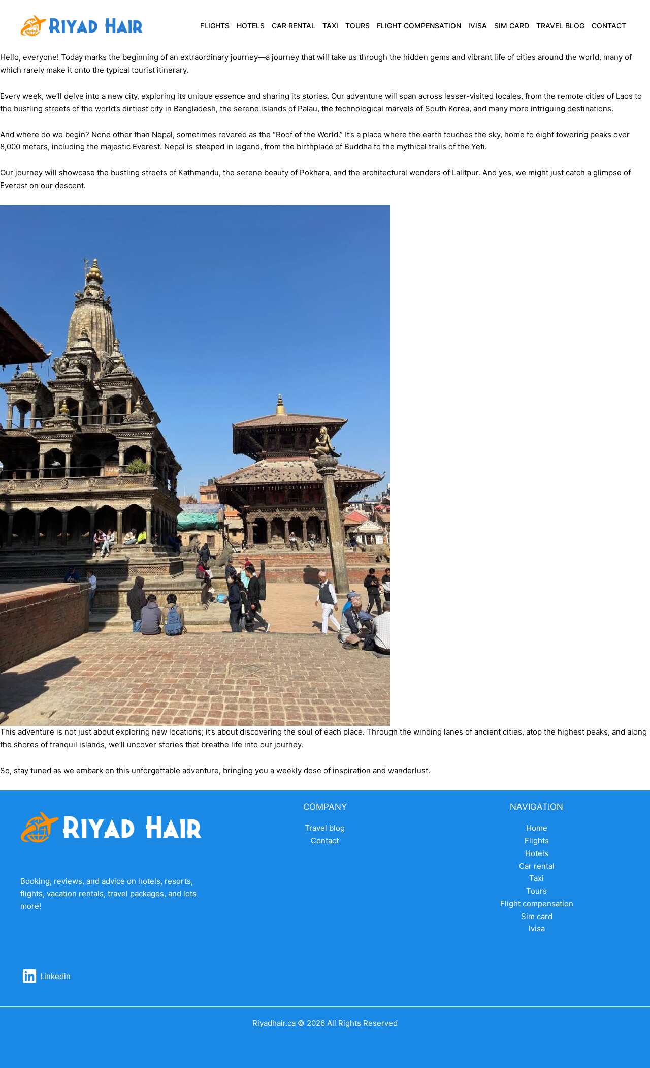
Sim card (511, 25)
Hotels (251, 25)
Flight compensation (419, 25)
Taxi (330, 25)
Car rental (293, 25)
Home (536, 828)
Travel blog (560, 25)
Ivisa (477, 25)
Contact (609, 25)
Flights (215, 25)
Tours (357, 25)
